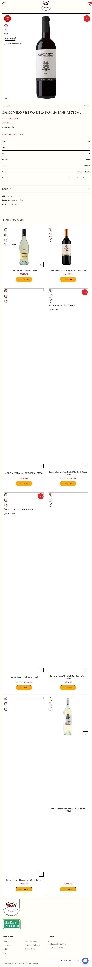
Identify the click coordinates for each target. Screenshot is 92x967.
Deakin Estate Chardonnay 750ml (24, 677)
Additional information (12, 134)
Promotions (14, 200)
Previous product (84, 106)
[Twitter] (13, 204)
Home (4, 106)
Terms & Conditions (32, 945)
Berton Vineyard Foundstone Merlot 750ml (24, 880)
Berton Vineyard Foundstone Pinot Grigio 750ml (68, 809)
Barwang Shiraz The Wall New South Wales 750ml (68, 677)
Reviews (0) (6, 189)
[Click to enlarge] (6, 97)
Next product (89, 106)
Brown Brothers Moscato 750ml (24, 270)
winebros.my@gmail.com (57, 944)
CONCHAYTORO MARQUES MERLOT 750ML (68, 270)
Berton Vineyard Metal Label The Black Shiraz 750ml (68, 473)
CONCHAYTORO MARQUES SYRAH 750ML (24, 473)
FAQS (5, 949)
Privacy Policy (30, 949)
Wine (10, 106)
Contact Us (7, 945)
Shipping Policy (31, 941)
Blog (4, 953)
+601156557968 (56, 948)
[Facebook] (9, 204)
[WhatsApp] (16, 204)
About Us (6, 941)
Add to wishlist (9, 127)
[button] (24, 279)
